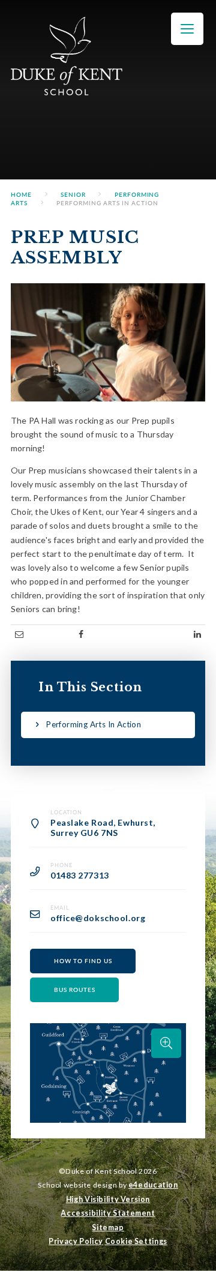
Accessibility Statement (108, 1213)
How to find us (83, 960)
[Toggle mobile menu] (187, 29)
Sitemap (108, 1227)
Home (21, 194)
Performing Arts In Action (107, 202)
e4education (153, 1184)
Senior (73, 194)
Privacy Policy (76, 1241)
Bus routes (74, 989)
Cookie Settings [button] (136, 1241)
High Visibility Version (108, 1199)
